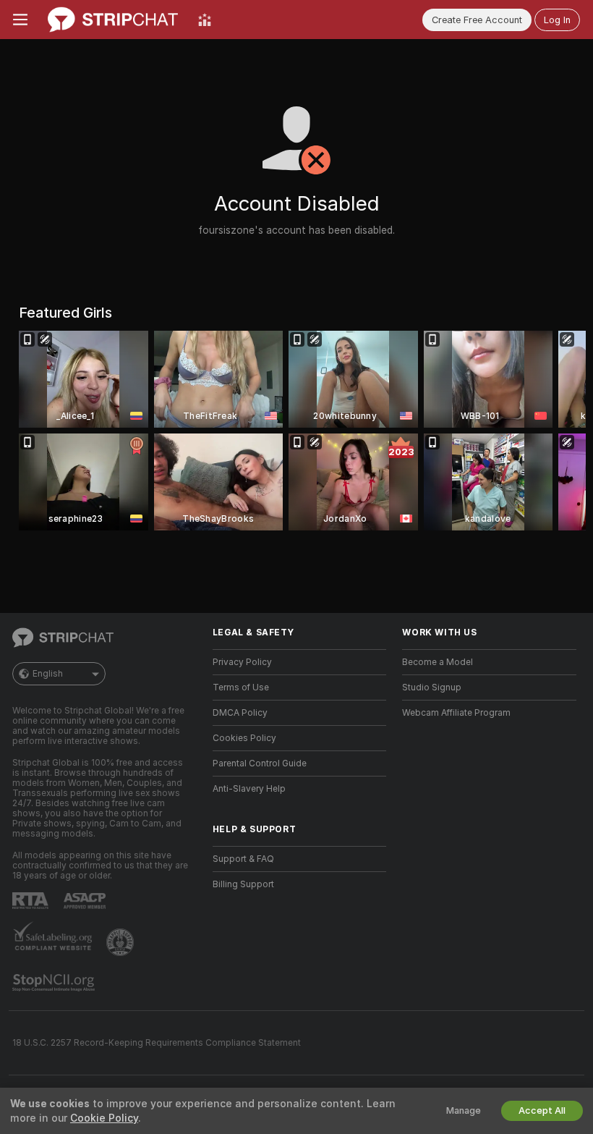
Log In (557, 19)
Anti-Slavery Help (249, 789)
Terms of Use (241, 687)
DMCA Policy (240, 713)
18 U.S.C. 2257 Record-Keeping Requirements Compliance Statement (156, 1043)
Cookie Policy (104, 1118)
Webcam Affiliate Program (456, 713)
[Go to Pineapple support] (121, 942)
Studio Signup (431, 687)
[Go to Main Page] (112, 19)
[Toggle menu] (20, 19)
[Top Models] (204, 19)
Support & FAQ (243, 859)
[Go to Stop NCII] (55, 982)
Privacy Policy (242, 662)
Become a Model (437, 662)
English (48, 674)
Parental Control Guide (260, 763)
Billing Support (243, 884)
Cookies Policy (244, 738)
